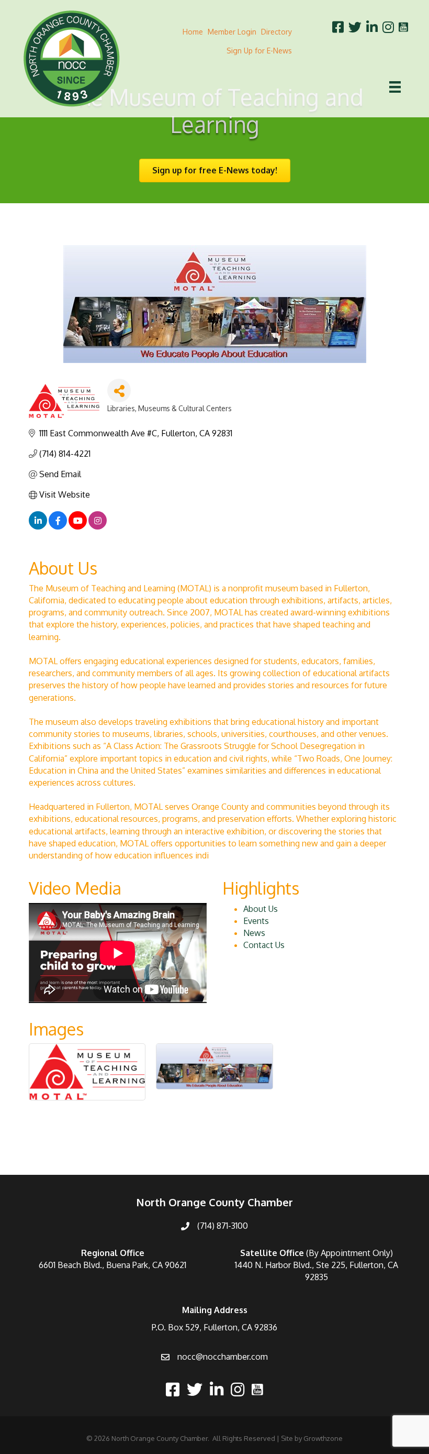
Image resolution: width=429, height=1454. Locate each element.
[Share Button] (119, 390)
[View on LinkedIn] (38, 526)
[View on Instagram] (97, 526)
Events (256, 921)
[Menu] (395, 87)
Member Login (232, 31)
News (254, 933)
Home (193, 31)
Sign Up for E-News (259, 50)
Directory (276, 31)
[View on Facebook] (58, 526)
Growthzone (323, 1438)
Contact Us (264, 945)
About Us (260, 909)
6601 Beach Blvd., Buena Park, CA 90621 (112, 1265)
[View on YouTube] (78, 526)
